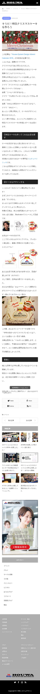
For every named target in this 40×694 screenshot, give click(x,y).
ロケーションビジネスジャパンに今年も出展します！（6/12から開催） (29, 467)
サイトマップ (24, 654)
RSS (25, 681)
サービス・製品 (25, 619)
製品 (5, 605)
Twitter (14, 681)
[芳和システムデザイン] (12, 3)
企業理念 (4, 625)
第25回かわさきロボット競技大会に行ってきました (29, 488)
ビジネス (7, 587)
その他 (6, 579)
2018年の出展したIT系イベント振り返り (29, 446)
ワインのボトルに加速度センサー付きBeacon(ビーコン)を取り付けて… (10, 467)
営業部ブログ (8, 600)
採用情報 (4, 648)
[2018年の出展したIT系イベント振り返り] (29, 437)
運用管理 (23, 638)
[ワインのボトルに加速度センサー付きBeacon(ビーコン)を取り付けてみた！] (10, 457)
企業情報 (4, 619)
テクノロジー (8, 583)
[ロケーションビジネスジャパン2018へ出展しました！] (10, 437)
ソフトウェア (24, 625)
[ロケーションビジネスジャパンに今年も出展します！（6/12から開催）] (29, 457)
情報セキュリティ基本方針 (28, 648)
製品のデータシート (7, 661)
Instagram (21, 681)
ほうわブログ (8, 592)
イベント (6, 18)
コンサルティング (26, 629)
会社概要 (4, 629)
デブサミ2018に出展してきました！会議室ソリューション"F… (10, 488)
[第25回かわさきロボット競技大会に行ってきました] (29, 478)
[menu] (37, 3)
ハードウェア (24, 622)
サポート (4, 654)
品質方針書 (24, 651)
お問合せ (4, 651)
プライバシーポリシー (27, 645)
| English (23, 658)
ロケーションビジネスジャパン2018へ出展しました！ (10, 447)
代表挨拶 (4, 622)
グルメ (6, 570)
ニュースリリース (7, 632)
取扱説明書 (5, 658)
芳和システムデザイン (24, 691)
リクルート (7, 596)
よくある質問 (5, 664)
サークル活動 (8, 574)
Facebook (18, 681)
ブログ (4, 645)
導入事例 (23, 632)
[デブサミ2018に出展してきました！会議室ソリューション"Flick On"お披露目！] (10, 478)
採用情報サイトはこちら (20, 388)
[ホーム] (2, 8)
